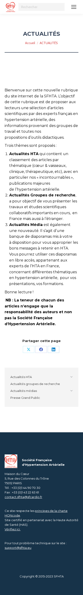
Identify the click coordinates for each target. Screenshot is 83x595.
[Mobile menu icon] (73, 7)
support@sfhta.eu (18, 548)
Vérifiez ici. (13, 529)
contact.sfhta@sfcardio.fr (23, 497)
